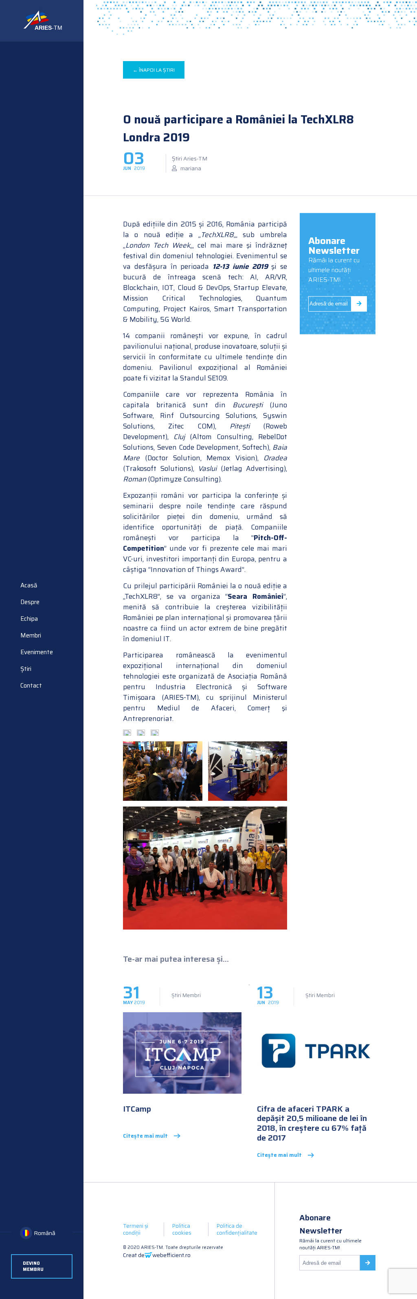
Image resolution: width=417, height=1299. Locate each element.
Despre (30, 602)
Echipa (29, 619)
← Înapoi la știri (154, 70)
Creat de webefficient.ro (156, 1255)
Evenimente (36, 652)
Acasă (28, 585)
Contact (31, 685)
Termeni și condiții (135, 1229)
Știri (25, 669)
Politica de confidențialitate (237, 1229)
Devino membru (33, 1266)
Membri (30, 635)
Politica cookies (181, 1229)
